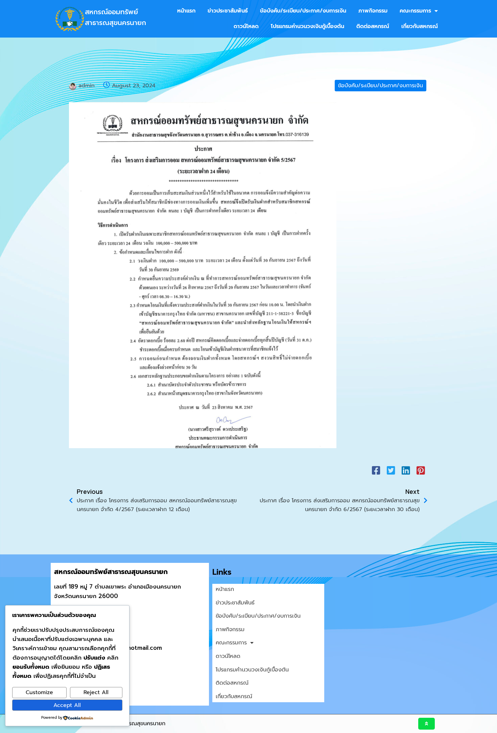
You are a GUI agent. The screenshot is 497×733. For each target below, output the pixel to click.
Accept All (67, 705)
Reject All (96, 692)
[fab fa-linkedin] (405, 470)
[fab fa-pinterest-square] (420, 470)
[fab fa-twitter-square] (391, 470)
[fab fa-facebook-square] (376, 470)
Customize (39, 692)
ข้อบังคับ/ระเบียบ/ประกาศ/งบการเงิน (380, 86)
